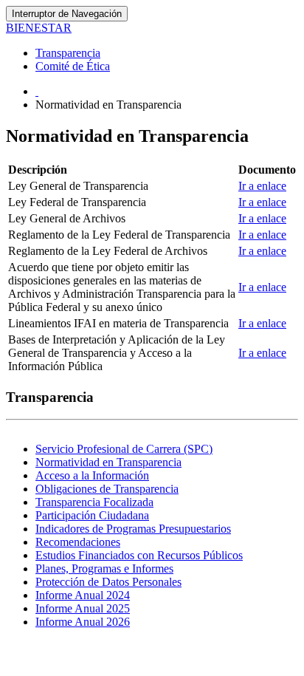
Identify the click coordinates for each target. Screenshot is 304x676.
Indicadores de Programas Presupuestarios (133, 528)
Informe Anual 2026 (82, 621)
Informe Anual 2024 (82, 595)
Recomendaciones (77, 542)
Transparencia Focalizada (94, 502)
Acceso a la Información (92, 475)
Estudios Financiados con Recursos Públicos (139, 555)
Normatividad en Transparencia (108, 462)
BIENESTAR (39, 27)
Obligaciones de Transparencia (107, 488)
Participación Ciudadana (92, 515)
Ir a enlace (262, 186)
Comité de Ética (72, 66)
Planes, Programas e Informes (104, 568)
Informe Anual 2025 (82, 608)
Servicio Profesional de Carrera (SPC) (124, 449)
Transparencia (67, 53)
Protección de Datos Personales (108, 582)
